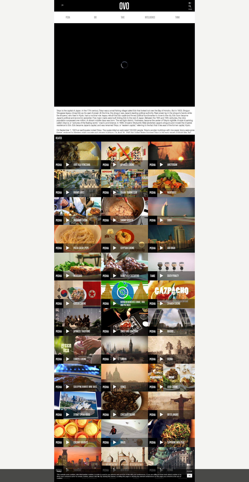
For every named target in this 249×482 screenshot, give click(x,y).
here (98, 476)
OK (190, 475)
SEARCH (190, 9)
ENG (190, 3)
